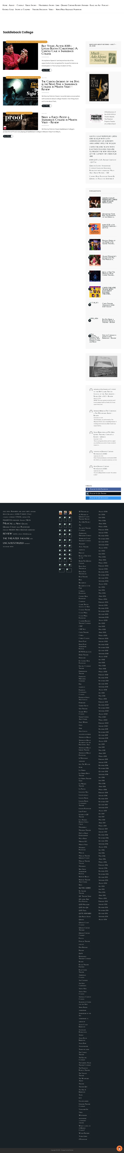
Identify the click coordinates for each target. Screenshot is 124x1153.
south (20, 534)
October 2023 (103, 614)
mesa (28, 520)
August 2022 (103, 657)
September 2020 (104, 711)
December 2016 (103, 835)
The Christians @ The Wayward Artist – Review (105, 413)
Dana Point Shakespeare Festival (82, 646)
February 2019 (103, 759)
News (18, 523)
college (5, 517)
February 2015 (103, 901)
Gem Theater (83, 709)
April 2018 (102, 787)
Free (80, 684)
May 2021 (102, 696)
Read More (47, 70)
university (27, 543)
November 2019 (103, 732)
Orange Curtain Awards (13, 42)
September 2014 (103, 917)
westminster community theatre (82, 1121)
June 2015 (102, 889)
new (14, 524)
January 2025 (103, 569)
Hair (80, 728)
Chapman (82, 602)
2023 (4, 512)
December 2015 (103, 871)
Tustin (81, 1095)
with (11, 547)
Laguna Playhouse (85, 809)
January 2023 (103, 642)
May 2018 (102, 784)
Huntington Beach (85, 737)
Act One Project (84, 522)
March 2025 (103, 563)
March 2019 (103, 756)
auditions (82, 550)
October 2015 (103, 877)
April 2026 (102, 524)
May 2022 (102, 666)
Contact (20, 5)
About (11, 5)
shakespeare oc (84, 1019)
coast (29, 514)
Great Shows (30, 5)
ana (8, 511)
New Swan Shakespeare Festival (82, 871)
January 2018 (103, 796)
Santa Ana (83, 989)
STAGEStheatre (27, 534)
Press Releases (83, 947)
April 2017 (102, 823)
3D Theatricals (84, 512)
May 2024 (102, 593)
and (20, 512)
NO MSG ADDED (85, 888)
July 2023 (102, 623)
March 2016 (103, 862)
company (12, 517)
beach (5, 514)
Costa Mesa (83, 613)
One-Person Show (85, 917)
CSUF (80, 626)
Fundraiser (82, 703)
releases (24, 529)
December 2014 (103, 908)
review (7, 533)
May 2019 (102, 750)
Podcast (105, 5)
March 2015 (103, 898)
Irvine (80, 767)
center (17, 514)
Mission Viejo (10, 77)
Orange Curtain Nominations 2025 (103, 452)
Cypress (81, 635)
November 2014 (103, 911)
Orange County (9, 527)
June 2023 (102, 627)
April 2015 (102, 895)
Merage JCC (83, 842)
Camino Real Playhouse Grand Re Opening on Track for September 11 (102, 177)
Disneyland (82, 658)
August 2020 (103, 714)
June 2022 (102, 663)
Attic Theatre (84, 547)
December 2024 (103, 572)
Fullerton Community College (82, 692)
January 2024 (103, 605)
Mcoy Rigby (83, 839)
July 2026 (102, 515)
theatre (25, 538)
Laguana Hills (83, 792)
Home (5, 5)
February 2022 (103, 675)
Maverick (22, 520)
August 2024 (103, 584)
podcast (5, 530)
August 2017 (103, 811)
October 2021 (103, 684)
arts (28, 511)
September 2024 (103, 581)
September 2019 (103, 738)
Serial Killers (83, 1007)
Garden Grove (83, 706)
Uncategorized (42, 42)
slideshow (82, 1022)
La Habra (82, 770)
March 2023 (103, 636)
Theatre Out (83, 1087)
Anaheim (14, 511)
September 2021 (103, 687)
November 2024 (104, 575)
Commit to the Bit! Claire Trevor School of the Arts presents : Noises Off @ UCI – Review (105, 393)
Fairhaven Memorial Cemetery (82, 679)
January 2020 (103, 726)
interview (16, 520)
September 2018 (103, 775)
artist (24, 512)
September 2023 (103, 617)
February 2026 (103, 530)
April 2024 (102, 596)
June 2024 (102, 590)
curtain (24, 517)
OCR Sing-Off (83, 908)
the (5, 538)
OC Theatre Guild (85, 896)
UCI (31, 539)
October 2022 (103, 651)
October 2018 (103, 772)
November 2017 (104, 802)
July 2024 (102, 587)
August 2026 (103, 512)
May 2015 (102, 892)
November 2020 (104, 708)
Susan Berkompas (100, 432)
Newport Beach (84, 877)
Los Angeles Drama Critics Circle (83, 822)
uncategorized (13, 543)
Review (22, 42)
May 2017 (102, 820)
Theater (37, 42)
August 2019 (103, 741)
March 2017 (103, 826)
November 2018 (104, 768)
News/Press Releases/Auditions (69, 9)
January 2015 (103, 904)
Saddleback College (29, 42)
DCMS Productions (85, 652)
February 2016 (103, 865)
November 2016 (104, 838)
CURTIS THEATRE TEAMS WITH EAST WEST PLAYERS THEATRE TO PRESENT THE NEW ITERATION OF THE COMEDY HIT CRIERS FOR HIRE (103, 152)
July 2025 (102, 551)
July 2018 (102, 778)
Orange (25, 524)
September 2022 (103, 654)
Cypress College (84, 638)
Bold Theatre (83, 577)
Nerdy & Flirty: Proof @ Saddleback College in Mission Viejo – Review (59, 119)
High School (83, 731)
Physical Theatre (84, 941)
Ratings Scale (8, 9)
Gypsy (80, 725)
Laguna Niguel (83, 798)
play (18, 527)
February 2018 (103, 793)
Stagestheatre (83, 1046)
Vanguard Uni (83, 1109)
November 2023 (104, 611)
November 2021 (103, 681)
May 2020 (102, 717)
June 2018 (102, 781)
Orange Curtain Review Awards (74, 5)
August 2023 (103, 620)
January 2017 (103, 832)
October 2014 (103, 914)
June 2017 (102, 817)
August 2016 (103, 847)
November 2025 (104, 539)
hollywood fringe (85, 734)
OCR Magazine (84, 905)
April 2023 (102, 633)
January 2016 (103, 868)
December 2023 (103, 608)
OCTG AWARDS (85, 914)
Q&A (81, 954)
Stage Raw (82, 1043)
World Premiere (84, 1133)
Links (57, 5)
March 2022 (103, 672)
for (28, 517)
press (18, 529)
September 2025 (104, 545)
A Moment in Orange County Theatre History (84, 517)
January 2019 (103, 762)
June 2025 (102, 554)
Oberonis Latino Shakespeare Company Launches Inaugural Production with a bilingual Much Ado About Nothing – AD (101, 169)
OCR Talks (82, 911)
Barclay (81, 553)
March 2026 (103, 527)
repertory (31, 530)
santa (15, 534)
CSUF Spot (82, 629)
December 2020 (104, 705)
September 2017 (103, 808)
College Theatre (84, 610)
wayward (6, 547)
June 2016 (102, 853)
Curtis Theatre (84, 632)
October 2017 (103, 805)
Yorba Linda (83, 1136)
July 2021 (101, 693)
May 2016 (102, 856)
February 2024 (103, 602)
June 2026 (102, 518)
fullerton (7, 520)
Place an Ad (95, 5)
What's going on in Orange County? (84, 1128)
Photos (81, 938)
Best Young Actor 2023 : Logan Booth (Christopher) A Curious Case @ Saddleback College (60, 50)
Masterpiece (83, 827)
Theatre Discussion (39, 9)
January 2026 (103, 533)
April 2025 (102, 560)
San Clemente (83, 980)
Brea (80, 580)
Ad (80, 525)
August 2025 (103, 548)
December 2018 (103, 765)
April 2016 (102, 859)
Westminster (83, 1115)
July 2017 (102, 814)
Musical (8, 523)
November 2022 (104, 648)
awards (33, 512)
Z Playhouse (83, 1139)
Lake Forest (83, 812)
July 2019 (101, 744)
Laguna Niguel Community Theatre (83, 803)
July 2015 (102, 886)
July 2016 (102, 850)
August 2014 (103, 920)
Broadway (11, 514)
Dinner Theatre (83, 655)
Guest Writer (83, 722)
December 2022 (103, 645)
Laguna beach (83, 795)
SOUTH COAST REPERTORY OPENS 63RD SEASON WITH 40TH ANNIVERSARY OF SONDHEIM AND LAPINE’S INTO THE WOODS (103, 140)
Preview (81, 951)
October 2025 (103, 542)
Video (51, 9)
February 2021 (103, 702)
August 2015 (103, 883)
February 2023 (103, 639)
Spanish (81, 1035)
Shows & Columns (22, 9)
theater (13, 538)
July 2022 (102, 660)
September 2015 (103, 880)
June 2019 (101, 747)
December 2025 (103, 536)
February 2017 (103, 829)
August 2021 (103, 690)
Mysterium (82, 866)
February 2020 (104, 723)
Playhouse (25, 527)
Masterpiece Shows (46, 5)
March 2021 (103, 699)
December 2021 (103, 678)
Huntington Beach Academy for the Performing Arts (85, 742)
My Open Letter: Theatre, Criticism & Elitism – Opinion (104, 434)
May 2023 (102, 630)
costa (18, 516)
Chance (23, 514)
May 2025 (102, 557)
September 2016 (103, 844)
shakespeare (82, 1010)
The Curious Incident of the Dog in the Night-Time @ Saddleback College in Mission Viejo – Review (60, 85)
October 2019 (103, 735)
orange (96, 451)
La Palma (82, 789)
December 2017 (103, 799)
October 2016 (103, 841)
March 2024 (103, 599)
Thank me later (84, 1049)
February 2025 (103, 566)
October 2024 (103, 578)
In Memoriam (83, 758)
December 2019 (103, 729)
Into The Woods (84, 764)
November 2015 (104, 874)
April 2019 (102, 753)
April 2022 (102, 669)
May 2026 (102, 521)
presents (12, 529)
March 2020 (103, 720)
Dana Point (82, 641)
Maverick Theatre (85, 830)
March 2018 (103, 790)
